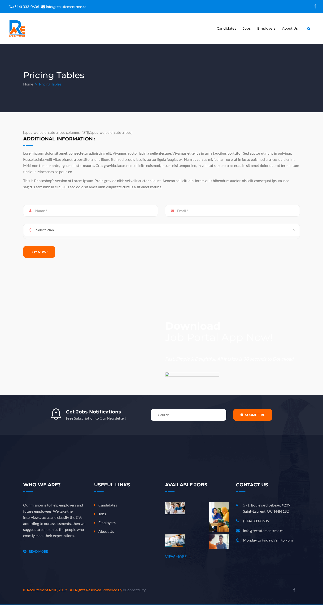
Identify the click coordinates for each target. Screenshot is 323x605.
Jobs (247, 28)
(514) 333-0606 (256, 521)
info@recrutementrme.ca (263, 530)
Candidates (226, 28)
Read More (38, 551)
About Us (290, 28)
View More (176, 556)
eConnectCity (134, 589)
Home (28, 84)
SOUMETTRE (254, 415)
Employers (266, 28)
